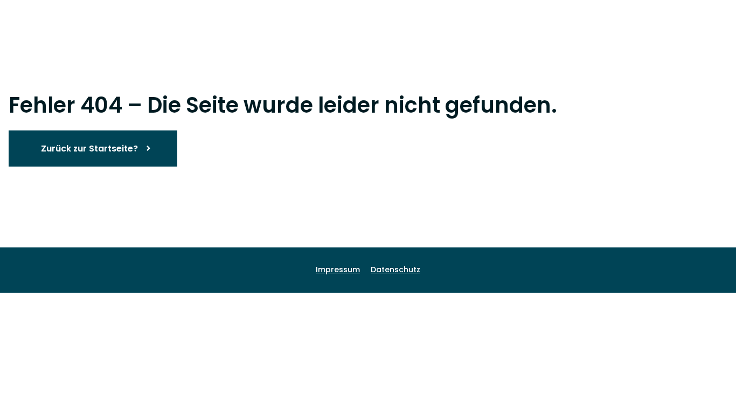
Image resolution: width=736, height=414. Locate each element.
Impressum (338, 269)
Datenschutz (395, 269)
